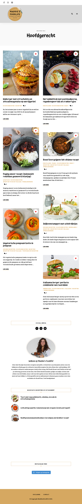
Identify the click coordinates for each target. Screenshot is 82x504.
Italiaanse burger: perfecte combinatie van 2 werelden (56, 284)
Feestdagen (47, 105)
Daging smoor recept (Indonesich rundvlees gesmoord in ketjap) (18, 175)
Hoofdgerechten (8, 105)
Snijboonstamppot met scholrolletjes (60, 224)
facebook (4, 2)
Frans (54, 163)
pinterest (12, 2)
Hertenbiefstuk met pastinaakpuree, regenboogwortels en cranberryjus (60, 100)
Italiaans (68, 288)
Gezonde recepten (9, 249)
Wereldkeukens (27, 181)
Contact (46, 494)
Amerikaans (47, 288)
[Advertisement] (41, 442)
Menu (77, 14)
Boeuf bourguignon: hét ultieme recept (61, 160)
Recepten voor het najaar (12, 181)
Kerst (66, 105)
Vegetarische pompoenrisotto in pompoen (18, 245)
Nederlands (73, 227)
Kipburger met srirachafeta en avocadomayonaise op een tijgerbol (19, 100)
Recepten (19, 105)
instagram (8, 2)
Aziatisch (6, 180)
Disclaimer (36, 494)
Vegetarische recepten (30, 251)
